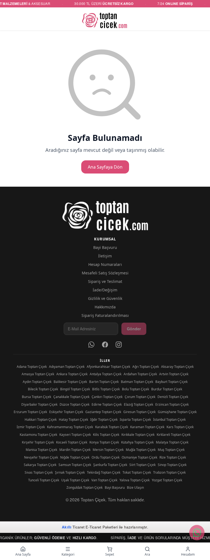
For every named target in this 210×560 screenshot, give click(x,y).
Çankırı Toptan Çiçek (107, 396)
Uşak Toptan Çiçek (75, 480)
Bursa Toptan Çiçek (36, 396)
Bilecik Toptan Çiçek (43, 389)
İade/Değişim (105, 289)
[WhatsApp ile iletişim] (197, 532)
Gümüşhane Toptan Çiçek (177, 412)
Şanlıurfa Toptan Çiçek (110, 464)
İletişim (105, 255)
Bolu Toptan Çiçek (135, 389)
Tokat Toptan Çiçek (136, 472)
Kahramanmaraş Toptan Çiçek (70, 427)
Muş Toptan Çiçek (171, 449)
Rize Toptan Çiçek (172, 457)
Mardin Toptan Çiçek (75, 449)
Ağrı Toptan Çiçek (145, 366)
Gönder (134, 328)
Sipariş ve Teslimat (105, 281)
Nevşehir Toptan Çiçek (41, 457)
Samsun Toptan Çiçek (75, 464)
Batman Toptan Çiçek (137, 381)
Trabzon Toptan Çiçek (169, 472)
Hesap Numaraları (105, 264)
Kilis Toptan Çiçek (106, 434)
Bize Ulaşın (135, 487)
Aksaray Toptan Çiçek (177, 366)
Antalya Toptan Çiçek (105, 374)
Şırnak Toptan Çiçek (70, 472)
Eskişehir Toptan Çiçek (66, 412)
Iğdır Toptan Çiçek (104, 419)
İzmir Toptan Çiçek (31, 427)
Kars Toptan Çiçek (180, 427)
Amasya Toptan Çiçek (38, 374)
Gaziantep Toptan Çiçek (103, 412)
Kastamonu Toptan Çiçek (38, 434)
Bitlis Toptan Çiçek (106, 389)
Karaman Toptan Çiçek (147, 427)
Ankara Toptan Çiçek (72, 374)
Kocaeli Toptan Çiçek (71, 442)
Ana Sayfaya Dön (105, 167)
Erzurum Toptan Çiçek (30, 412)
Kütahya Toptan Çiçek (137, 442)
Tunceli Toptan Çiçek (43, 480)
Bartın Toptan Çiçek (104, 381)
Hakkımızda (105, 306)
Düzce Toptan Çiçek (74, 404)
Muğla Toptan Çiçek (141, 449)
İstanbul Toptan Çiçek (169, 419)
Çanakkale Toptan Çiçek (71, 396)
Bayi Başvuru (105, 247)
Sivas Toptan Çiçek (39, 472)
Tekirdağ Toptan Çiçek (103, 472)
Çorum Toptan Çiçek (140, 396)
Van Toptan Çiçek (104, 480)
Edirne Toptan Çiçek (107, 404)
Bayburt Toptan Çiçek (171, 381)
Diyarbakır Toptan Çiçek (39, 404)
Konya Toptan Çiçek (104, 442)
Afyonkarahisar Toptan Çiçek (108, 366)
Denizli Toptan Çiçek (173, 396)
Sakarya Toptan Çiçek (40, 464)
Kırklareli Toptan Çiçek (173, 434)
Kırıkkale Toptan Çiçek (137, 434)
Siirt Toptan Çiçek (142, 464)
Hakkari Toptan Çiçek (41, 419)
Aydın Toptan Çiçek (37, 381)
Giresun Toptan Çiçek (139, 412)
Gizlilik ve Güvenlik (105, 298)
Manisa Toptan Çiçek (41, 449)
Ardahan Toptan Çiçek (140, 374)
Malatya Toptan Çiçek (172, 442)
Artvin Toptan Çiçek (173, 374)
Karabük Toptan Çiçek (111, 427)
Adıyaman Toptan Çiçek (66, 366)
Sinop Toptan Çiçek (172, 464)
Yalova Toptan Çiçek (134, 480)
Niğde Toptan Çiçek (74, 457)
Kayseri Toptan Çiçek (75, 434)
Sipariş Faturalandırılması (105, 315)
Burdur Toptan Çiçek (166, 389)
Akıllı (66, 527)
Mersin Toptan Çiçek (108, 449)
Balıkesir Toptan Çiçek (70, 381)
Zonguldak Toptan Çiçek (84, 487)
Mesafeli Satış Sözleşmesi (105, 272)
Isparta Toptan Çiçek (135, 419)
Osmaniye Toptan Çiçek (139, 457)
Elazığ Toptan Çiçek (138, 404)
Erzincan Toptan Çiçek (172, 404)
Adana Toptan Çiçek (32, 366)
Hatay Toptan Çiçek (73, 419)
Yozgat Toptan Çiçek (167, 480)
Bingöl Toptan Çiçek (75, 389)
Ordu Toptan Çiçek (105, 457)
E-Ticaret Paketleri (102, 527)
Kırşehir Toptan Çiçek (38, 442)
